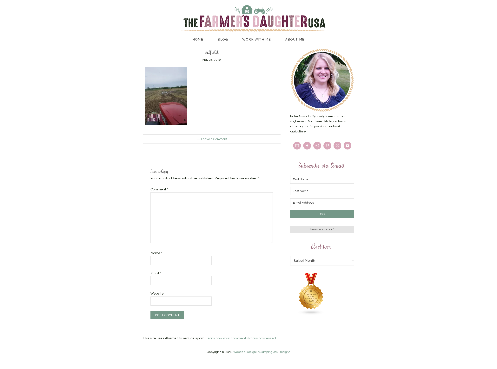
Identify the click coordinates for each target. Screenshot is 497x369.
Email (155, 273)
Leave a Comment (214, 139)
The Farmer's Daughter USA (248, 18)
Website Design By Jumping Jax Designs (261, 351)
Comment (159, 189)
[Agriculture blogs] (311, 314)
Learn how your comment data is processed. (241, 338)
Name (156, 253)
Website (157, 293)
